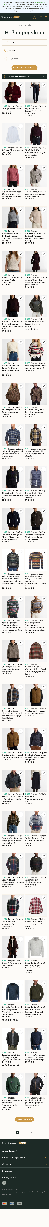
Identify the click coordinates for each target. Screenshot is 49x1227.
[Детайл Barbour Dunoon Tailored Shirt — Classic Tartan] (13, 864)
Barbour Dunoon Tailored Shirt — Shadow (35, 880)
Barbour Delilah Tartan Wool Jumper (12, 836)
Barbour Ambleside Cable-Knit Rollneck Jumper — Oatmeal (35, 235)
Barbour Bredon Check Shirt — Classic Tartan (12, 493)
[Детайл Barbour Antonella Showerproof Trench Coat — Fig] (36, 262)
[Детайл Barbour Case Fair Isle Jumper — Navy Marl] (36, 560)
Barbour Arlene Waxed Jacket (35, 320)
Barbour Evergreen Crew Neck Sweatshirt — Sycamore (12, 1101)
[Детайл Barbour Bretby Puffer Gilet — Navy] (36, 477)
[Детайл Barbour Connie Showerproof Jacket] (13, 651)
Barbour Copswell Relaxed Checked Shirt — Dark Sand (12, 712)
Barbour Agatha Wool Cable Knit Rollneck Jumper (35, 150)
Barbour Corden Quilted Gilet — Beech (35, 709)
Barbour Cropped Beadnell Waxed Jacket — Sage (13, 796)
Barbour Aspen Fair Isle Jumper (35, 364)
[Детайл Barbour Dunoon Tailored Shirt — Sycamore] (13, 905)
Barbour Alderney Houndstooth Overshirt (36, 192)
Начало (20, 25)
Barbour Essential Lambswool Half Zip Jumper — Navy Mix (12, 1008)
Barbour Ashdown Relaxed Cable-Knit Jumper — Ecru (11, 367)
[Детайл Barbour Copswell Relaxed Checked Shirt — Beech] (36, 651)
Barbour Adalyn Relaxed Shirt (12, 148)
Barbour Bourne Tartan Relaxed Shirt (35, 450)
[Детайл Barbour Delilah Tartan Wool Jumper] (13, 822)
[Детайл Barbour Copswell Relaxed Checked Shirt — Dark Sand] (13, 695)
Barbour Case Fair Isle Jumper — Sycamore (11, 622)
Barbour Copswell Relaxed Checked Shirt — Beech (35, 667)
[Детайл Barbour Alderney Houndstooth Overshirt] (36, 176)
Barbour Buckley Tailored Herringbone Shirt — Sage (35, 534)
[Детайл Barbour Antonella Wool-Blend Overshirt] (13, 306)
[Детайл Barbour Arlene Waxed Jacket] (36, 306)
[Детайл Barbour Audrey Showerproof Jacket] (13, 394)
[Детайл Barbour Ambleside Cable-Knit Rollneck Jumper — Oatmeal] (36, 217)
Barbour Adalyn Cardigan (12, 107)
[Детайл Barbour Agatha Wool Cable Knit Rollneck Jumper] (36, 134)
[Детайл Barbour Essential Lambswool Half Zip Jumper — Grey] (36, 947)
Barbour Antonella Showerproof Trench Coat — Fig (36, 277)
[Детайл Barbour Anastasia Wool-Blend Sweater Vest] (13, 262)
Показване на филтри (19, 76)
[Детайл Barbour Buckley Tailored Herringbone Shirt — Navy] (13, 519)
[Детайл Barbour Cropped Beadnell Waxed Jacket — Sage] (13, 781)
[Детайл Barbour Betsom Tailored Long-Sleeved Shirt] (13, 435)
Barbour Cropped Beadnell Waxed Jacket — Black (36, 755)
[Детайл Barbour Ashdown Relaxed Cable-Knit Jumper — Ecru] (13, 350)
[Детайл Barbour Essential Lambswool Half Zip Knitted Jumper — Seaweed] (36, 991)
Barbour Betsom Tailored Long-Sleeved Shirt (12, 451)
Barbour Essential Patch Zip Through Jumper (11, 1055)
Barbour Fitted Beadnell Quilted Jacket (35, 1100)
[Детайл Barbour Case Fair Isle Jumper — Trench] (36, 607)
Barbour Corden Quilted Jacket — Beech (12, 753)
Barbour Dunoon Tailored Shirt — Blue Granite (35, 838)
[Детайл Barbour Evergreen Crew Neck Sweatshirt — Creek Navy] (36, 1039)
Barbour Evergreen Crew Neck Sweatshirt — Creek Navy (35, 1056)
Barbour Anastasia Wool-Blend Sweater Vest (12, 277)
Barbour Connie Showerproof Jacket (12, 665)
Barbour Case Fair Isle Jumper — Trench (34, 622)
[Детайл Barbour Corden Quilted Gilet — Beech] (36, 695)
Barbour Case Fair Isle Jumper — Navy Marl (34, 576)
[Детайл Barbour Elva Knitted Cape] (13, 947)
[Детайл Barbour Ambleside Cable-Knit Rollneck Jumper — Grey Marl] (13, 217)
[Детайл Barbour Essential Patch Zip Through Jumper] (13, 1039)
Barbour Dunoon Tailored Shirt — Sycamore (12, 921)
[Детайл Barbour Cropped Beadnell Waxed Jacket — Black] (36, 739)
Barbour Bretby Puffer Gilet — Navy (35, 491)
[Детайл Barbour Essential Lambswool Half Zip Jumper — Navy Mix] (13, 991)
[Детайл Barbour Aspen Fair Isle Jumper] (36, 350)
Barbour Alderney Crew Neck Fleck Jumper (11, 192)
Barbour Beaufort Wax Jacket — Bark (35, 409)
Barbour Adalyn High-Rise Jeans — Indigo (35, 108)
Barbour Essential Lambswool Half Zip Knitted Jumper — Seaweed (35, 1008)
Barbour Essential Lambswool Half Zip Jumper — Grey (35, 964)
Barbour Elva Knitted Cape (11, 961)
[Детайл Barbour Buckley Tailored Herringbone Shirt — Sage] (36, 519)
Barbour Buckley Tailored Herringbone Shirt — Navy (12, 534)
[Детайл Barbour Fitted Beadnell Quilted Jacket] (36, 1084)
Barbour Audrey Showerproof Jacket (12, 408)
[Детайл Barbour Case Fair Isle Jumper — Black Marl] (13, 560)
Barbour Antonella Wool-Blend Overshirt (12, 321)
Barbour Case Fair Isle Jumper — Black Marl (11, 576)
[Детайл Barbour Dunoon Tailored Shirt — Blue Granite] (36, 822)
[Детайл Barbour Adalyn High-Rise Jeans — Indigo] (36, 93)
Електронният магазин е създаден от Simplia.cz (19, 1192)
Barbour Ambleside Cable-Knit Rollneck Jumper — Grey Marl (12, 235)
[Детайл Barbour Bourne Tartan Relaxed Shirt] (36, 435)
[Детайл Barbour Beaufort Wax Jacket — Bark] (36, 394)
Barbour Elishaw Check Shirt (35, 920)
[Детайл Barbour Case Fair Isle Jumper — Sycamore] (13, 607)
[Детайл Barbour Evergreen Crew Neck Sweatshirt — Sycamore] (13, 1084)
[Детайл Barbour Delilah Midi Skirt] (36, 781)
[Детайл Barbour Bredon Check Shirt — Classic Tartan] (13, 477)
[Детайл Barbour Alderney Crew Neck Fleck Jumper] (13, 176)
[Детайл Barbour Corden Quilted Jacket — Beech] (13, 739)
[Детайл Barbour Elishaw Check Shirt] (36, 905)
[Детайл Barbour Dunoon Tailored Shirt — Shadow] (36, 864)
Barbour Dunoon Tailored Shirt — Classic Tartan (12, 880)
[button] (20, 85)
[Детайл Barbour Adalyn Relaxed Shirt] (13, 134)
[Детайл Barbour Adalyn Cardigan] (13, 93)
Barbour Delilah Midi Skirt (35, 795)
